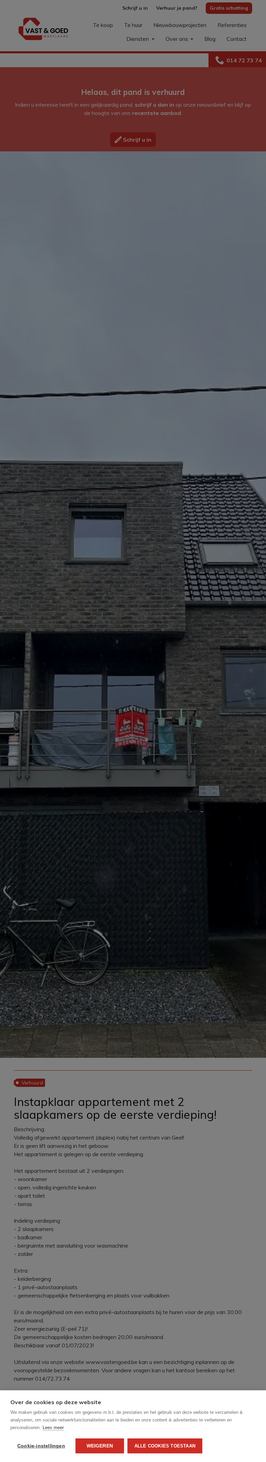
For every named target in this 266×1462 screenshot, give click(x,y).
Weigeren (100, 1445)
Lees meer (53, 1427)
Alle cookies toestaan (164, 1445)
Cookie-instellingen (41, 1445)
